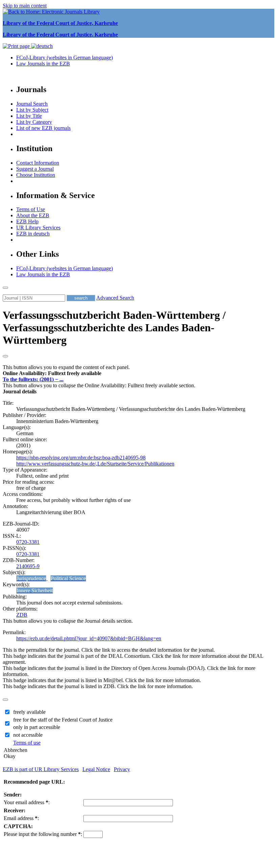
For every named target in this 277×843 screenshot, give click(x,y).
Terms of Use (30, 209)
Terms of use (27, 743)
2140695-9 (28, 566)
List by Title (29, 116)
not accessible (28, 735)
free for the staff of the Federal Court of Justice (62, 720)
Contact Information (37, 163)
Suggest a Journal (35, 169)
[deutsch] (42, 46)
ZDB (21, 615)
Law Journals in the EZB (43, 63)
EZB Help (27, 221)
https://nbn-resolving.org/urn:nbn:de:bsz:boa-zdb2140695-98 (81, 457)
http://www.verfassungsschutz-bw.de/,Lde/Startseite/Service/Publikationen (95, 464)
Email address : (21, 818)
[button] (52, 373)
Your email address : (27, 802)
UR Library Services (38, 227)
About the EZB (32, 215)
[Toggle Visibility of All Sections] (5, 356)
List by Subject (32, 110)
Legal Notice (96, 769)
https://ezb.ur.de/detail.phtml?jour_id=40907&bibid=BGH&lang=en (88, 638)
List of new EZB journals (43, 128)
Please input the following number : (43, 834)
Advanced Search (115, 298)
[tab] (138, 373)
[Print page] (17, 46)
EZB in (33, 233)
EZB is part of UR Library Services (41, 769)
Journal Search (32, 104)
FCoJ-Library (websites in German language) (64, 57)
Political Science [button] (68, 578)
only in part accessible (36, 727)
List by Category (34, 122)
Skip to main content (25, 5)
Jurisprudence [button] (31, 578)
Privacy (122, 769)
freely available (29, 712)
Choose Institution (35, 175)
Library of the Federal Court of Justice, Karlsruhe (60, 23)
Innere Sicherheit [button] (35, 590)
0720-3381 (28, 542)
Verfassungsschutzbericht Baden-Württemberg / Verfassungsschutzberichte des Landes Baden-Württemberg (114, 327)
